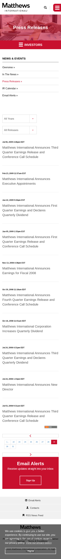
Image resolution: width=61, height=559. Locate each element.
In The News (9, 74)
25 (31, 442)
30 (7, 446)
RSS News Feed (34, 515)
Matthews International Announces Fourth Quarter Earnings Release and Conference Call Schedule (28, 299)
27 (42, 442)
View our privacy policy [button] (39, 543)
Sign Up (30, 480)
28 (48, 442)
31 (13, 446)
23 (19, 442)
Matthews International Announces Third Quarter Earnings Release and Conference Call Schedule (30, 152)
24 (25, 442)
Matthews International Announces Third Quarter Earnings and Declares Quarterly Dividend (30, 357)
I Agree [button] (30, 551)
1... (7, 442)
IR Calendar (9, 88)
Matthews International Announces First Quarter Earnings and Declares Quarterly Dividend (29, 210)
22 (14, 442)
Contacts (34, 508)
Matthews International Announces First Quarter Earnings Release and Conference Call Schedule (29, 241)
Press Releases (11, 81)
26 (37, 442)
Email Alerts (9, 95)
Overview (7, 67)
